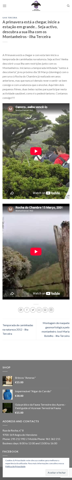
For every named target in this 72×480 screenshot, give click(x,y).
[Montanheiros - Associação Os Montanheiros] (36, 6)
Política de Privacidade (15, 466)
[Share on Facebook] (27, 310)
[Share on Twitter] (33, 310)
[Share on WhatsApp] (21, 310)
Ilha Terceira (10, 18)
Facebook (10, 451)
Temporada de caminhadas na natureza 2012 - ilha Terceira (18, 329)
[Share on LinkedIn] (51, 310)
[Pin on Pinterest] (45, 310)
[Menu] (5, 6)
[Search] (68, 6)
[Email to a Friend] (39, 310)
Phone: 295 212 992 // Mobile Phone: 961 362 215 (31, 438)
